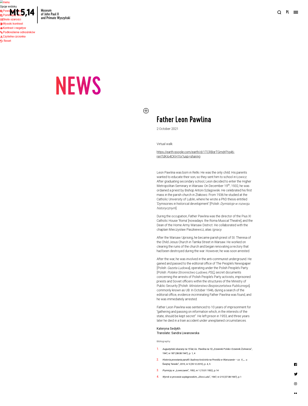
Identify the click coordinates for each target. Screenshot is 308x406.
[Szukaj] (279, 12)
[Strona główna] (40, 14)
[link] (11, 23)
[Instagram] (295, 383)
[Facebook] (295, 364)
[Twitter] (295, 373)
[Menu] (296, 12)
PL (287, 12)
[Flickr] (295, 393)
